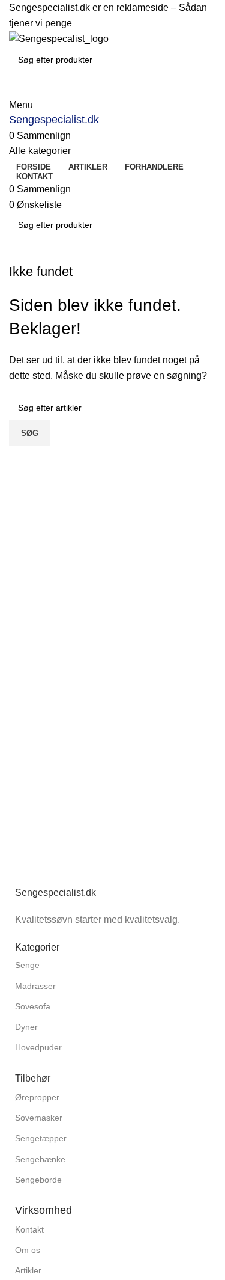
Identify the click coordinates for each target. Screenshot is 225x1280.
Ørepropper (37, 1097)
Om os (27, 1250)
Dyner (26, 1027)
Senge (27, 965)
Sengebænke (40, 1159)
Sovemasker (38, 1117)
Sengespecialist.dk (54, 120)
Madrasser (35, 986)
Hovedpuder (38, 1047)
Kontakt (29, 1229)
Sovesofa (32, 1006)
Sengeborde (38, 1179)
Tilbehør (32, 1078)
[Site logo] (59, 38)
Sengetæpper (41, 1138)
